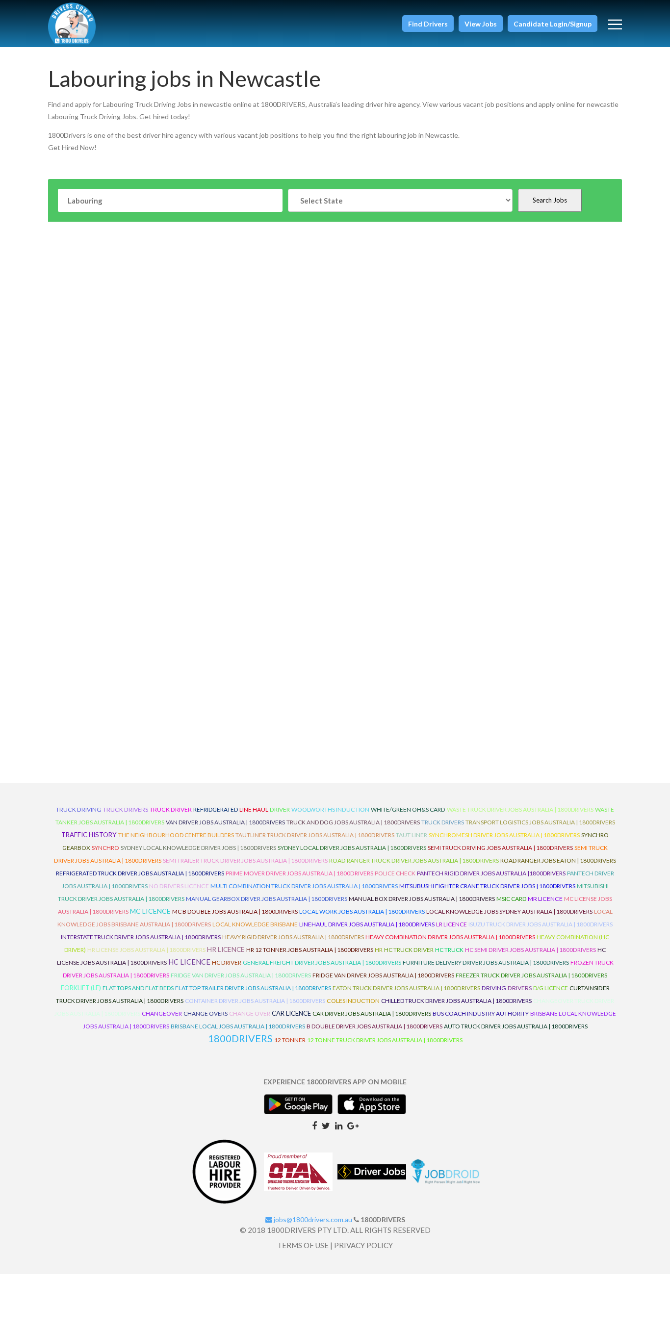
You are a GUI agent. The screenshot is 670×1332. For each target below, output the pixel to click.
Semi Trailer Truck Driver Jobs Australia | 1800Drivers (245, 860)
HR (379, 949)
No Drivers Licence (179, 886)
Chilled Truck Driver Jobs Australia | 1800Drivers (456, 1000)
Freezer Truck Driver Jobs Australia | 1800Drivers (531, 975)
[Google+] (353, 1125)
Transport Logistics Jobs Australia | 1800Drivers (540, 822)
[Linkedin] (338, 1125)
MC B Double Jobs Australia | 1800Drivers (235, 911)
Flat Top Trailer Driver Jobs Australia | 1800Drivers (253, 988)
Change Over (249, 1013)
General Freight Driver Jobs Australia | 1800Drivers (322, 962)
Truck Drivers (442, 822)
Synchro (105, 847)
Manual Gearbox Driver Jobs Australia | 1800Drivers (266, 898)
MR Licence (545, 898)
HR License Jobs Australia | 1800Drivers (146, 949)
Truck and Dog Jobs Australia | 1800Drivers (353, 822)
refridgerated (215, 809)
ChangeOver (162, 1013)
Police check (395, 873)
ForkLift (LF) (81, 988)
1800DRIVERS (240, 1038)
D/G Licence (550, 988)
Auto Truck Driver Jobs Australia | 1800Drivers (516, 1026)
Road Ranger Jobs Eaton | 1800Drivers (558, 860)
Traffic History (89, 835)
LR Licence (451, 924)
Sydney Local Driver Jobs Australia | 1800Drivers (352, 847)
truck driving (79, 809)
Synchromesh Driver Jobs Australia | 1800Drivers (504, 835)
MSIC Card (511, 898)
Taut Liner (411, 835)
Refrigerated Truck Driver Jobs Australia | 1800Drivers (140, 873)
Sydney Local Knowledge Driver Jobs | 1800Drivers (198, 847)
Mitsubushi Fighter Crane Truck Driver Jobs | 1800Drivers (487, 886)
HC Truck (449, 949)
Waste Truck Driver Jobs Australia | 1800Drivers (520, 809)
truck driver (171, 809)
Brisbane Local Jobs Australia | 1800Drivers (238, 1026)
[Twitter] (326, 1125)
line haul (253, 809)
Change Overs (205, 1013)
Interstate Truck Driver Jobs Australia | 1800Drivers (141, 937)
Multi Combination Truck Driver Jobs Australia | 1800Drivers (304, 886)
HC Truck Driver (409, 949)
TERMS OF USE (303, 1245)
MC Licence (150, 911)
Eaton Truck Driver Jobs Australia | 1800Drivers (406, 988)
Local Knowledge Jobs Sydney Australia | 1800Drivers (509, 911)
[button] (428, 23)
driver (280, 809)
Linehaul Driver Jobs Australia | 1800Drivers (367, 924)
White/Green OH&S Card (408, 809)
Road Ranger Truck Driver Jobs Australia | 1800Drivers (414, 860)
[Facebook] (314, 1125)
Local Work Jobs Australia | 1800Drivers (362, 911)
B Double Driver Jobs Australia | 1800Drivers (374, 1026)
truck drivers (125, 809)
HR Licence (226, 949)
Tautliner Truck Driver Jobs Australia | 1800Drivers (314, 835)
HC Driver (226, 962)
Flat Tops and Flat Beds (138, 988)
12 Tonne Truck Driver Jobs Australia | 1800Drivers (385, 1040)
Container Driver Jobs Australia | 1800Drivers (255, 1000)
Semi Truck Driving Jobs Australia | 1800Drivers (500, 847)
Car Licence (291, 1013)
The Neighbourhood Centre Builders (176, 835)
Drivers (520, 988)
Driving (494, 988)
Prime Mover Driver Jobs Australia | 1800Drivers (299, 873)
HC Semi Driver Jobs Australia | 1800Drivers (530, 949)
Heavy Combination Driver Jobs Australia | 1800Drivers (450, 937)
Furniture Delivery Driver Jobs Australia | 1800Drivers (486, 962)
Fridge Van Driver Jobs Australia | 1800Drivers (241, 975)
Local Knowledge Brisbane (255, 924)
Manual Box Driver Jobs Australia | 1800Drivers (422, 898)
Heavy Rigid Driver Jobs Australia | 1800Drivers (293, 937)
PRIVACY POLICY (363, 1245)
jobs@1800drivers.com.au (312, 1219)
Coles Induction (353, 1000)
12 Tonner (290, 1040)
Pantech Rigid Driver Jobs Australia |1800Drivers (491, 873)
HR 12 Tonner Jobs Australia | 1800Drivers (309, 949)
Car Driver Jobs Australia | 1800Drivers (371, 1013)
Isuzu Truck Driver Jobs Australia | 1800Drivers (540, 924)
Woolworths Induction (330, 809)
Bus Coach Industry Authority (481, 1013)
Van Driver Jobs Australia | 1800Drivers (225, 822)
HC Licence (189, 962)
